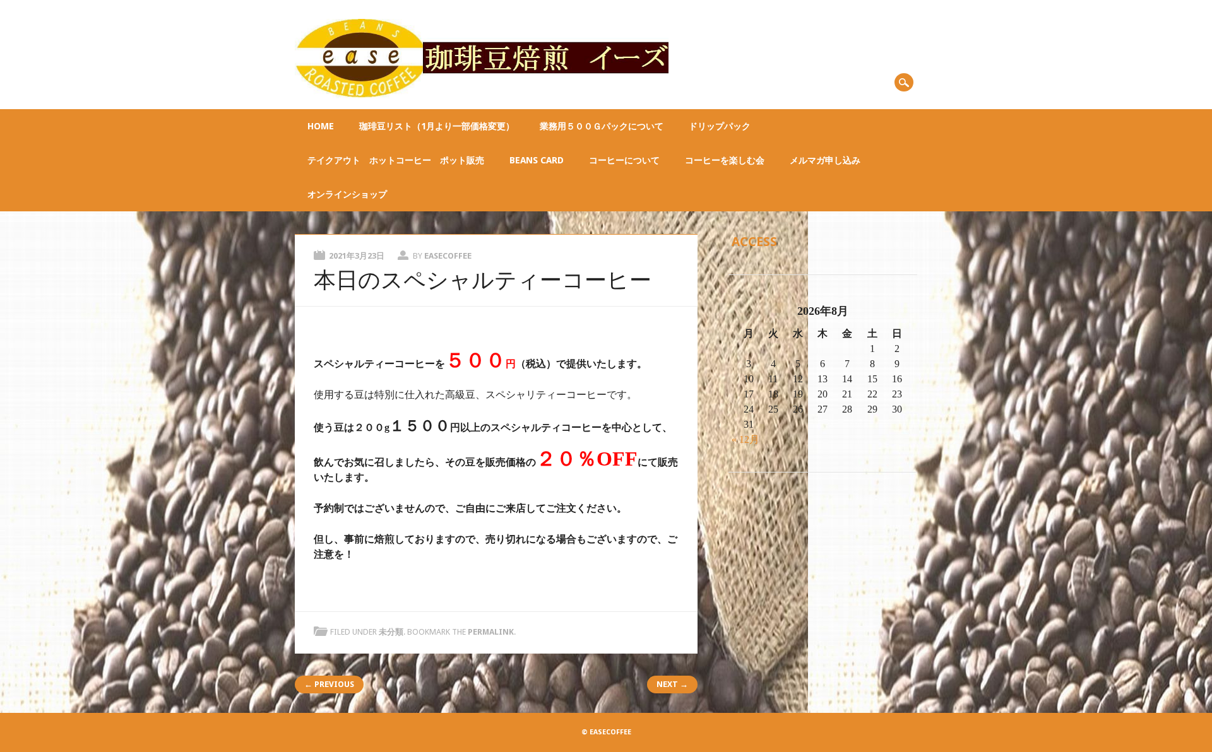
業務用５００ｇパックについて (601, 126)
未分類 (391, 632)
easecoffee (448, 256)
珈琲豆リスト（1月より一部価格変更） (436, 126)
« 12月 (745, 439)
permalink (491, 632)
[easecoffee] (481, 95)
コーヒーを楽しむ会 (724, 160)
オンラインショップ (347, 194)
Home (320, 126)
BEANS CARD (536, 160)
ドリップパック (720, 126)
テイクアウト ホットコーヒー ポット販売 (395, 160)
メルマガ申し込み (825, 160)
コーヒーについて (624, 160)
